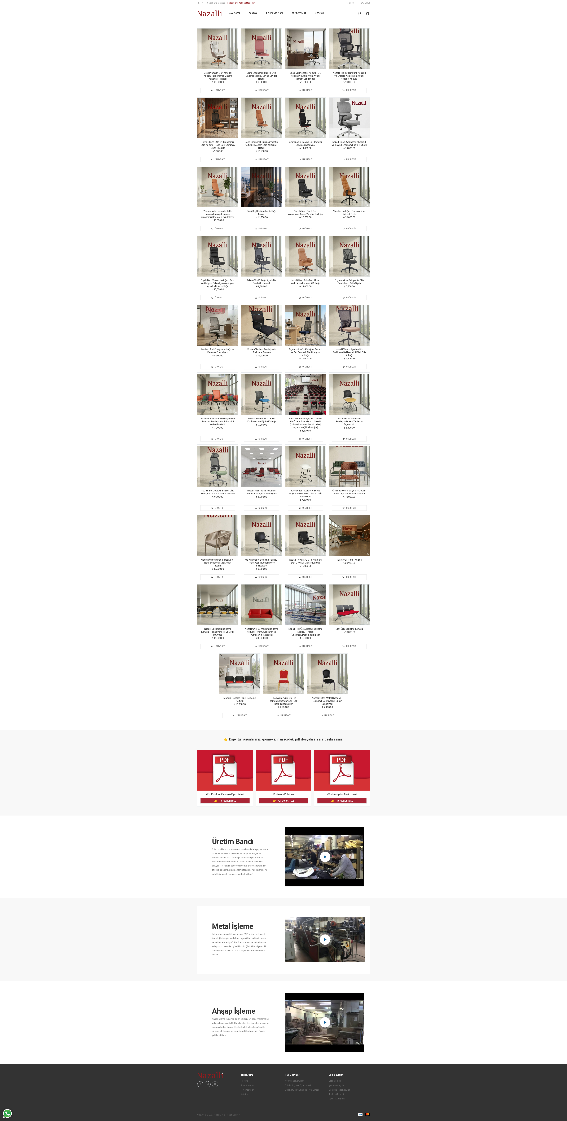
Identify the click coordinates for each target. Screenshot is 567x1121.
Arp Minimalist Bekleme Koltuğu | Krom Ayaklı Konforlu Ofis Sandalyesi (261, 562)
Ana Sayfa (234, 13)
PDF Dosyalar (299, 13)
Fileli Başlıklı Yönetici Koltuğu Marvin (261, 213)
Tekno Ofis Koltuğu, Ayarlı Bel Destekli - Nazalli (261, 282)
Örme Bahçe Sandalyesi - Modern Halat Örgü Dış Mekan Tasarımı (349, 492)
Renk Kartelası (274, 13)
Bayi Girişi (365, 3)
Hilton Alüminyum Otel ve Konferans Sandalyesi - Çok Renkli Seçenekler (283, 701)
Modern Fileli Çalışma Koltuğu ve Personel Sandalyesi (217, 351)
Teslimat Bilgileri (336, 1094)
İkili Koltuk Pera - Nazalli (349, 559)
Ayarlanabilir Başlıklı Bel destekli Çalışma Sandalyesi (305, 143)
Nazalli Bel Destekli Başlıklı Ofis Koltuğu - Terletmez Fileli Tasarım (218, 492)
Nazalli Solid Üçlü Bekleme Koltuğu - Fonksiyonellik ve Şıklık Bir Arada (217, 631)
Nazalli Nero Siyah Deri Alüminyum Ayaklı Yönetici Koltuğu (305, 213)
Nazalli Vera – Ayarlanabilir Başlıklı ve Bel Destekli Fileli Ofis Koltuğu (349, 352)
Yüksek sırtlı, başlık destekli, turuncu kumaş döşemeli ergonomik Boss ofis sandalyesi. (217, 214)
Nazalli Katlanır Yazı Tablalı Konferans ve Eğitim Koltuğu (261, 420)
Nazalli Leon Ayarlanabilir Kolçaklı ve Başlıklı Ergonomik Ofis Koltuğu (349, 143)
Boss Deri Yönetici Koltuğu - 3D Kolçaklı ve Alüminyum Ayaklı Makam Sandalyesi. (305, 75)
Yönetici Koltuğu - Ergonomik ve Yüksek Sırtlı (349, 213)
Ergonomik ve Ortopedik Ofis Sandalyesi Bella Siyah (349, 282)
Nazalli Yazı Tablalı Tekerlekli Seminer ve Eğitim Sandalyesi (262, 492)
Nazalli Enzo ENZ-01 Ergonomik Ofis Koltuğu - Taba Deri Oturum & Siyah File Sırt (218, 145)
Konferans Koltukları (283, 794)
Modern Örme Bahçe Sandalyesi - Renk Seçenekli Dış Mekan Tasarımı (218, 562)
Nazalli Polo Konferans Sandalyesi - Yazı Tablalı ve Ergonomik (349, 421)
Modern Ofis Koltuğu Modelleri (241, 3)
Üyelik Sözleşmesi (337, 1099)
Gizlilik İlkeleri (335, 1081)
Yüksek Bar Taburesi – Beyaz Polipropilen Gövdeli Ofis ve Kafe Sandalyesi (305, 493)
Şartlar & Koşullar (337, 1085)
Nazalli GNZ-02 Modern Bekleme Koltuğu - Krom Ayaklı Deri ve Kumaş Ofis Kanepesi (261, 631)
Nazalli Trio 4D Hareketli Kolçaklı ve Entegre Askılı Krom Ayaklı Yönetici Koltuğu (349, 75)
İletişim (319, 13)
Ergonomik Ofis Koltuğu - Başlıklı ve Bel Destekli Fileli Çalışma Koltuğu (305, 352)
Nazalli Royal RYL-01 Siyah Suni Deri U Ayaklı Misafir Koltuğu (305, 561)
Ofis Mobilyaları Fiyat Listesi (341, 794)
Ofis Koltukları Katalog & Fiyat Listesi (225, 794)
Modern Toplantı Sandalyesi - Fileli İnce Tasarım (261, 351)
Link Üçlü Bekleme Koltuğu (349, 628)
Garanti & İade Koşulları (339, 1090)
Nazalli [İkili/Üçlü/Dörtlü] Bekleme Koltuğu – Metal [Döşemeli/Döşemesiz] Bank (305, 631)
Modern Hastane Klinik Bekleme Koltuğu (239, 699)
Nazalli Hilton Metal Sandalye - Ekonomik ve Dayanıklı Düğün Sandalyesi (327, 701)
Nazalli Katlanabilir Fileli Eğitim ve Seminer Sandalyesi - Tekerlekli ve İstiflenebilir (218, 421)
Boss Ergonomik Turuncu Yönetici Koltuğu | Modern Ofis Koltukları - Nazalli (261, 145)
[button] (359, 13)
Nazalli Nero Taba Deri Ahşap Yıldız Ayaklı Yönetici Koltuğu (305, 282)
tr (198, 3)
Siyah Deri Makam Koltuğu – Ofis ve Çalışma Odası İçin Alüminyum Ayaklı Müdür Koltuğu (217, 283)
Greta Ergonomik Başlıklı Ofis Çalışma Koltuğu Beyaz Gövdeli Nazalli (261, 75)
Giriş (351, 3)
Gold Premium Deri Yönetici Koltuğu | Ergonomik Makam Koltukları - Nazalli (218, 75)
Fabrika (253, 13)
